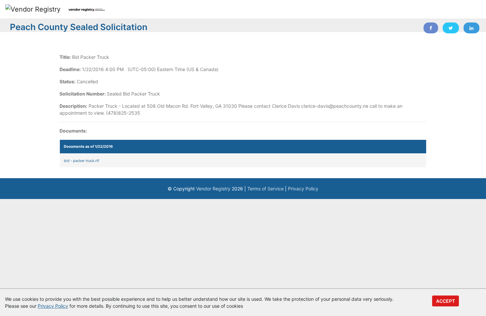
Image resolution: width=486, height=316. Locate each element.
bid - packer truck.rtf (81, 160)
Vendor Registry (213, 188)
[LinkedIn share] (471, 27)
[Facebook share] (431, 27)
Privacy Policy (303, 188)
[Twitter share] (451, 27)
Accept (445, 301)
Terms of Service (265, 188)
